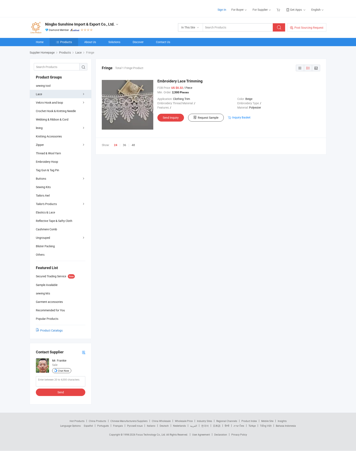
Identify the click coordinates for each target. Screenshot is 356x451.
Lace (39, 94)
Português (103, 425)
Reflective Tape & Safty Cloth (54, 221)
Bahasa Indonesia (286, 425)
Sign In (222, 10)
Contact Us (163, 42)
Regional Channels (226, 421)
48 (133, 145)
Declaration (220, 434)
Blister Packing (45, 246)
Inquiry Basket (241, 117)
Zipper (40, 145)
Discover (138, 42)
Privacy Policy (239, 434)
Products (66, 42)
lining (39, 128)
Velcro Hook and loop (49, 102)
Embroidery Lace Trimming (180, 81)
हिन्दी (227, 425)
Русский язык (135, 425)
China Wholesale (161, 421)
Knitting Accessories (49, 136)
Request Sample (208, 117)
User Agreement (201, 434)
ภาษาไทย (239, 425)
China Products (97, 421)
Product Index (249, 421)
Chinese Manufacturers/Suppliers (129, 421)
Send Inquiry (171, 117)
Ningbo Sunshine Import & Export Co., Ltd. (80, 24)
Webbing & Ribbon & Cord (52, 119)
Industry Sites (204, 421)
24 (115, 145)
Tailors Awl (43, 195)
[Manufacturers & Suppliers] (56, 8)
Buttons (41, 178)
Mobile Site (267, 421)
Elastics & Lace (45, 212)
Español (88, 425)
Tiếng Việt (266, 425)
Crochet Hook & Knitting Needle (56, 111)
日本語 (216, 425)
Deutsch (164, 425)
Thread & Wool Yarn (48, 153)
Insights (282, 421)
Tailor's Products (46, 204)
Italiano (151, 425)
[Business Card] (83, 352)
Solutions (114, 42)
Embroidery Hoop (47, 162)
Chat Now (63, 370)
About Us (90, 42)
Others (40, 255)
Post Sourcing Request (308, 27)
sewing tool (43, 86)
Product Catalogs (51, 330)
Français (118, 425)
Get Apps (295, 10)
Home (39, 42)
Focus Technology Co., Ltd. (151, 434)
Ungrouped (43, 238)
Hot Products (77, 421)
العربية (193, 425)
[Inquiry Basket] (279, 10)
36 (124, 145)
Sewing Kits (43, 187)
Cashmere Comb (46, 229)
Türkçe (252, 425)
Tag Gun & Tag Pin (47, 170)
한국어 (205, 425)
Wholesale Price (184, 421)
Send (60, 392)
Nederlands (179, 425)
